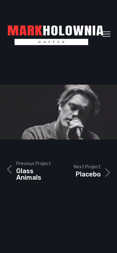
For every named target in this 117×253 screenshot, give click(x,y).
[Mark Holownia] (55, 34)
